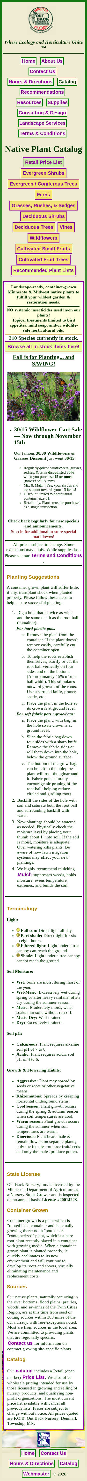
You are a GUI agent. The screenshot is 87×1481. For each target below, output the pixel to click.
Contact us (20, 1343)
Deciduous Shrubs (43, 216)
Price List (33, 1377)
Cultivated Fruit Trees (43, 259)
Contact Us (42, 71)
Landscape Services (42, 123)
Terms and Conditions (56, 555)
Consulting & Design (42, 112)
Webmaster (36, 1473)
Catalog (68, 1463)
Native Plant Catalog (43, 149)
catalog (24, 1370)
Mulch (25, 874)
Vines (66, 227)
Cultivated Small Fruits (43, 248)
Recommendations (42, 92)
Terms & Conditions (42, 133)
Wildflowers (43, 238)
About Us (52, 61)
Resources (29, 102)
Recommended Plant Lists (43, 270)
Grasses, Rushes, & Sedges (43, 205)
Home (28, 61)
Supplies (58, 102)
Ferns (43, 194)
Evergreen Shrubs (43, 173)
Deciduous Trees (34, 227)
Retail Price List (43, 162)
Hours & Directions (30, 81)
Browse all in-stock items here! (43, 346)
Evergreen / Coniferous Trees (43, 183)
